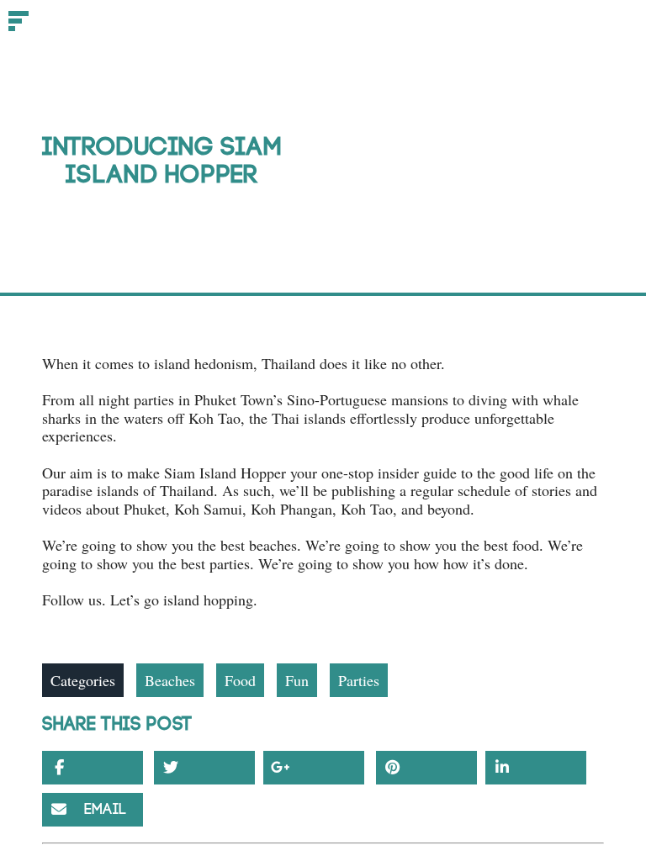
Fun (297, 680)
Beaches (170, 680)
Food (240, 680)
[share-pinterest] (426, 767)
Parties (358, 680)
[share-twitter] (204, 767)
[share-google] (313, 767)
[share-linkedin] (535, 767)
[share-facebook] (92, 767)
